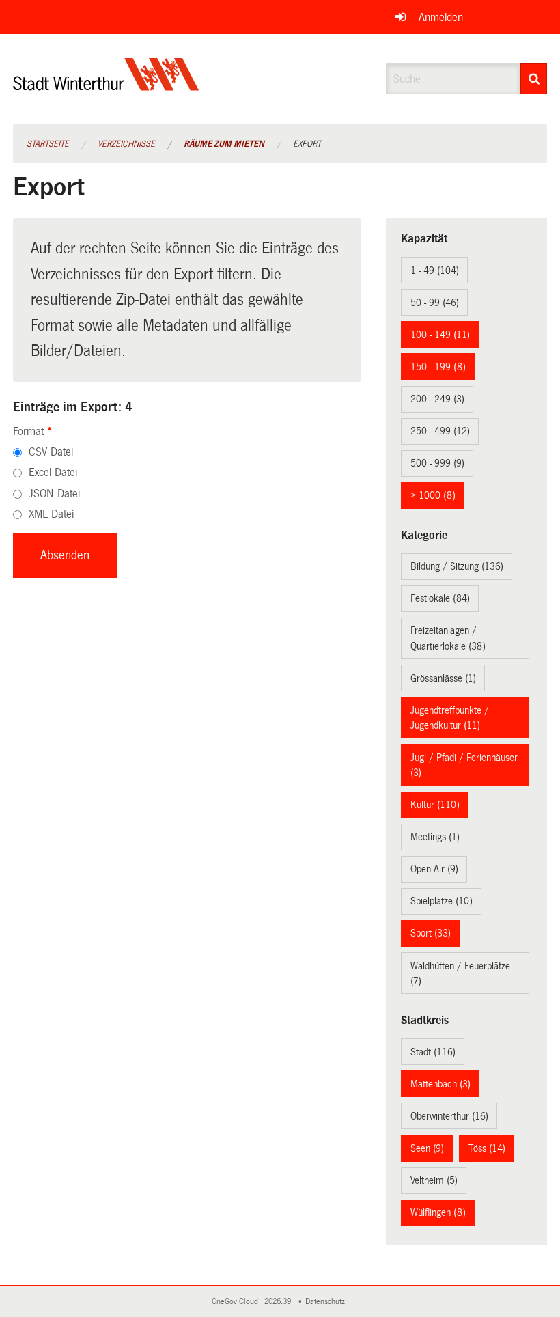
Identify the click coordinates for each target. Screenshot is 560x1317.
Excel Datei (53, 472)
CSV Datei (51, 452)
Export (307, 144)
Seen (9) (427, 1148)
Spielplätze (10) (441, 901)
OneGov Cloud (237, 1301)
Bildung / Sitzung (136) (456, 566)
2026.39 (278, 1301)
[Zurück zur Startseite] (106, 85)
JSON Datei (54, 493)
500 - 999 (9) (437, 463)
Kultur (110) (435, 804)
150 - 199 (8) (438, 366)
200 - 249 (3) (437, 398)
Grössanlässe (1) (443, 678)
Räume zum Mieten (224, 144)
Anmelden (441, 17)
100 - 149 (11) (440, 334)
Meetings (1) (435, 836)
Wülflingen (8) (438, 1212)
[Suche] (533, 78)
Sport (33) (430, 933)
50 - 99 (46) (434, 302)
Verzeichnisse (126, 144)
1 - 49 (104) (434, 270)
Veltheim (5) (434, 1180)
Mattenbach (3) (440, 1084)
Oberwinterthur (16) (449, 1116)
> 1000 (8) (433, 495)
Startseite (48, 144)
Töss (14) (486, 1148)
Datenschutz (327, 1301)
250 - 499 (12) (440, 431)
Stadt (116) (433, 1051)
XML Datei (51, 514)
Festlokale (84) (440, 598)
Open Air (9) (434, 868)
